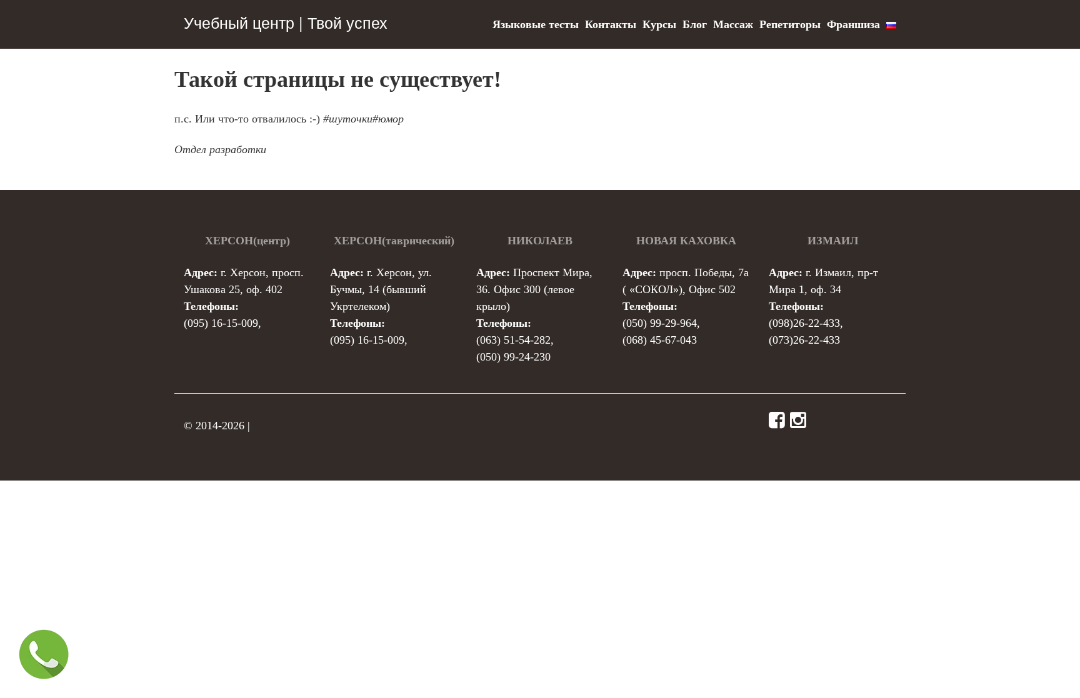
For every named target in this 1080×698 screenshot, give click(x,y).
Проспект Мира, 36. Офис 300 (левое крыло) (534, 289)
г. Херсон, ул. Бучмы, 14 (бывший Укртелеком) (381, 289)
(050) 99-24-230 (513, 357)
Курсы (659, 24)
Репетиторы (790, 24)
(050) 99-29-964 (659, 323)
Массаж (733, 24)
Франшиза (853, 24)
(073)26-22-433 (804, 340)
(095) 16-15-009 (221, 323)
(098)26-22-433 (804, 323)
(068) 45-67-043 (659, 340)
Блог (694, 24)
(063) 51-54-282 (513, 340)
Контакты (610, 24)
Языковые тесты (535, 24)
